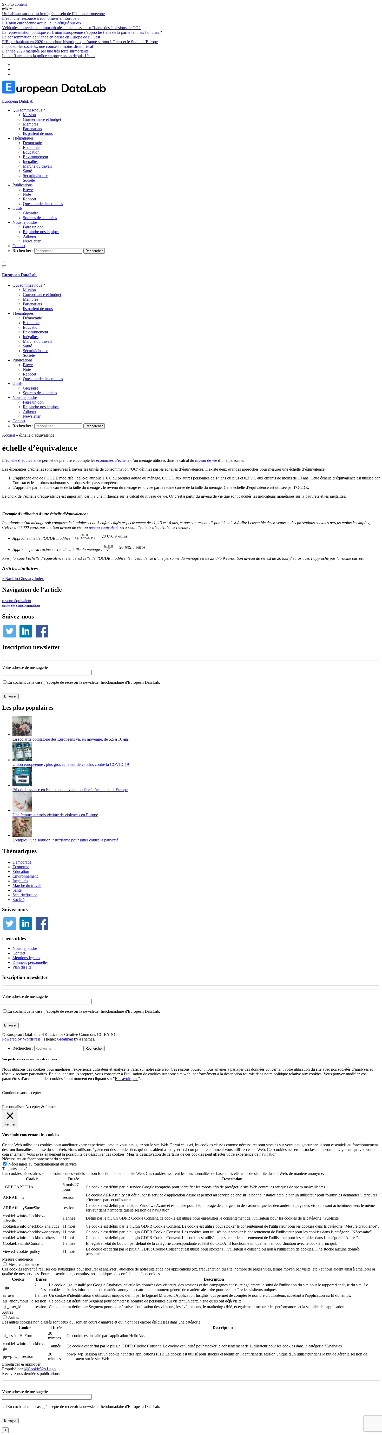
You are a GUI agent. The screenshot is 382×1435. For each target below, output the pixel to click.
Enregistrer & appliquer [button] (21, 1364)
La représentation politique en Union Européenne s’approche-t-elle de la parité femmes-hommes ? (82, 32)
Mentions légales (26, 958)
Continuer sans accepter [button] (21, 1092)
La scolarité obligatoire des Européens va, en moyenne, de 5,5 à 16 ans (70, 739)
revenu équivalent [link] (103, 527)
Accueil (8, 435)
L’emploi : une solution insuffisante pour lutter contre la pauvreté (65, 840)
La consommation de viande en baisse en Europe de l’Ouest (51, 37)
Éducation (20, 871)
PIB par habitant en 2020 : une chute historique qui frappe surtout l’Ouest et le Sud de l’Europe (80, 42)
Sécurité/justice (24, 895)
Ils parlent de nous (38, 133)
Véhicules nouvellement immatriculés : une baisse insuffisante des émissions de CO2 (71, 27)
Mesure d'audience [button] (17, 1259)
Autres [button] (7, 1312)
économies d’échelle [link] (112, 460)
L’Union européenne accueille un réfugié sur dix (41, 23)
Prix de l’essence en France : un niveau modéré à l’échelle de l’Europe (70, 789)
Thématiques (23, 138)
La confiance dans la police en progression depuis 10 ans (48, 56)
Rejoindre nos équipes (41, 231)
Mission (29, 115)
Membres (30, 124)
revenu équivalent (16, 600)
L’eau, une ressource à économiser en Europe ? (40, 18)
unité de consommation (21, 605)
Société (29, 180)
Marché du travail (37, 166)
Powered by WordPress (21, 1039)
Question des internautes (43, 203)
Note (27, 194)
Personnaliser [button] (13, 1106)
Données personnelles (30, 962)
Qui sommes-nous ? (28, 110)
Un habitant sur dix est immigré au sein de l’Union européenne (53, 13)
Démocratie (32, 143)
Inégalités (30, 161)
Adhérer (29, 236)
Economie (31, 147)
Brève (28, 189)
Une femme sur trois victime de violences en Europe (55, 815)
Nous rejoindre (24, 222)
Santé (27, 171)
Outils (17, 208)
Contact (18, 245)
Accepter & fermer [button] (40, 1106)
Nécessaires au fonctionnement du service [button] (36, 1159)
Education (31, 152)
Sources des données (40, 217)
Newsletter (32, 241)
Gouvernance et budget (42, 119)
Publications (22, 185)
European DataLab (17, 101)
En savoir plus (126, 1078)
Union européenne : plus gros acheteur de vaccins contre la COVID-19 (70, 764)
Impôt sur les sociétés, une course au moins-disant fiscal (47, 46)
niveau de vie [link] (206, 460)
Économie (20, 867)
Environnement (35, 157)
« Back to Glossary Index (23, 578)
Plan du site (21, 967)
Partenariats (32, 129)
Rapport (29, 199)
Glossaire (30, 213)
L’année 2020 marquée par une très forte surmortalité (45, 51)
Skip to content (14, 4)
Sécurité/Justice (35, 175)
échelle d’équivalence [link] (23, 460)
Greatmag (65, 1039)
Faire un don (33, 227)
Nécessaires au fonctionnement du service (42, 1164)
